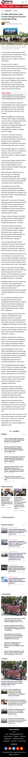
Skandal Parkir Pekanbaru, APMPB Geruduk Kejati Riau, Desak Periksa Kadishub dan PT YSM (14, 620)
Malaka (7, 22)
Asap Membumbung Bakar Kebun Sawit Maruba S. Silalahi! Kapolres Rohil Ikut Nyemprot (16, 581)
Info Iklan (14, 741)
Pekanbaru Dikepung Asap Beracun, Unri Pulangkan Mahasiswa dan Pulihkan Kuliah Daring (14, 645)
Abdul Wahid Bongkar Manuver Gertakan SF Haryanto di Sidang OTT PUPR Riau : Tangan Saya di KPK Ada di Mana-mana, (20, 503)
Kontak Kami (22, 741)
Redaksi (16, 736)
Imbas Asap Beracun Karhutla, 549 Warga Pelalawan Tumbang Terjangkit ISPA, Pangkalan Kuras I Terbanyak (13, 97)
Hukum (17, 6)
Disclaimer (6, 741)
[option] (7, 499)
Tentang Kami (8, 736)
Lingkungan (8, 11)
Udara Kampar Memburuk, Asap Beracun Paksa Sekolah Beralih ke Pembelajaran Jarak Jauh (17, 532)
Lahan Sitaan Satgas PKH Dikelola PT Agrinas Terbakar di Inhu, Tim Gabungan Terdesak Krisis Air (17, 544)
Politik (11, 6)
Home (5, 6)
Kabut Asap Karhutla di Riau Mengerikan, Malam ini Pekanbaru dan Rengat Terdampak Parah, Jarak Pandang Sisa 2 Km (17, 556)
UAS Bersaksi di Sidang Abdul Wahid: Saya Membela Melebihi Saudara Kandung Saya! (7, 501)
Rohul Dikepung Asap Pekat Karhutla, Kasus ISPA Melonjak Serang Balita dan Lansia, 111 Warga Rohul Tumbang (13, 636)
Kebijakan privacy (18, 739)
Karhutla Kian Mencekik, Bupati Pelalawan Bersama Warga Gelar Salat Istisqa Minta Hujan (17, 569)
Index (24, 434)
